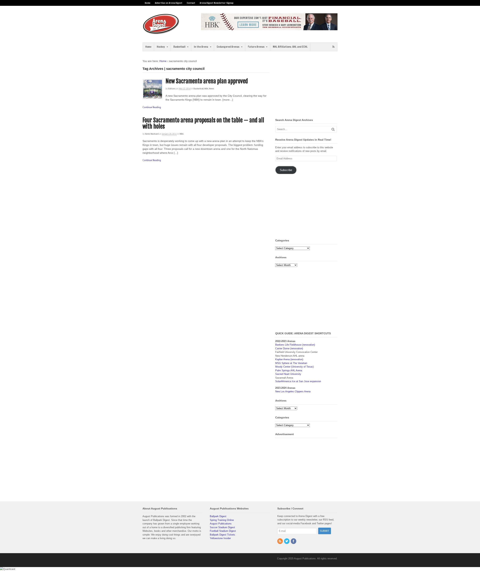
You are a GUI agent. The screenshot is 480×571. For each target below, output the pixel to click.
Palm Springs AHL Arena (288, 370)
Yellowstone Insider (220, 538)
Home (147, 3)
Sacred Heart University (288, 374)
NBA (206, 88)
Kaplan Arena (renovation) (289, 359)
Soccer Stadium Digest (222, 527)
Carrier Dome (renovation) (289, 348)
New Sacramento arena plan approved (207, 81)
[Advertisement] (306, 85)
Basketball (179, 47)
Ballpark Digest (218, 516)
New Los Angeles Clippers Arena (292, 391)
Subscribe (286, 170)
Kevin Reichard (152, 134)
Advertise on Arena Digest (168, 3)
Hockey (161, 47)
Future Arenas (256, 47)
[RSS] (280, 541)
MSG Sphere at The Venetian (291, 363)
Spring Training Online (222, 520)
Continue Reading (151, 107)
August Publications (221, 523)
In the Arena (201, 47)
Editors (172, 88)
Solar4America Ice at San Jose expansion (298, 381)
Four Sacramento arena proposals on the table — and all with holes (203, 123)
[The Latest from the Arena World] (161, 32)
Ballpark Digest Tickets (222, 534)
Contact (191, 3)
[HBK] (269, 28)
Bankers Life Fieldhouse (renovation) (295, 344)
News (211, 88)
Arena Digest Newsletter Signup (216, 3)
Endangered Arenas (228, 47)
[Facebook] (294, 541)
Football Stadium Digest (223, 531)
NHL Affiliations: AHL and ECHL (290, 47)
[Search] (333, 129)
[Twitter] (287, 541)
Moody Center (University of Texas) (294, 366)
